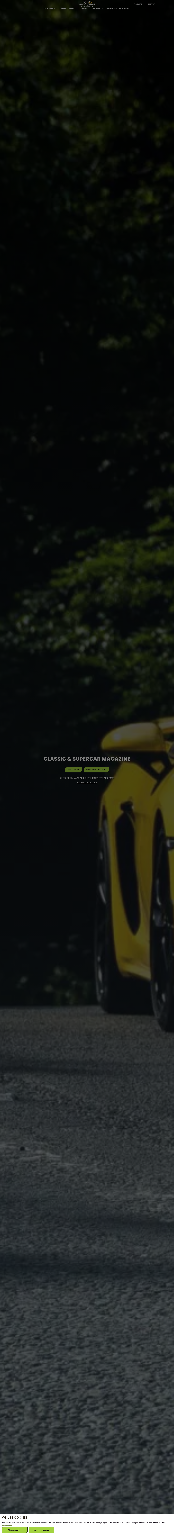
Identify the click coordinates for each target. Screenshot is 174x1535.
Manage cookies (14, 1530)
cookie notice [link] (7, 1525)
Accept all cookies (41, 1530)
